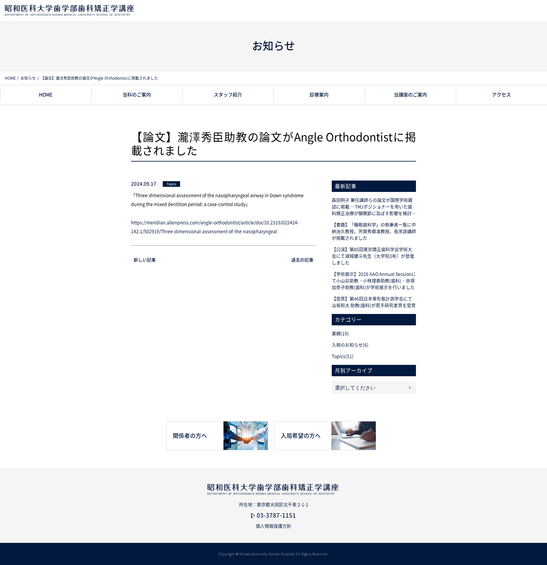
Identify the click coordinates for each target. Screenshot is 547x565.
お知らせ (28, 78)
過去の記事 (302, 260)
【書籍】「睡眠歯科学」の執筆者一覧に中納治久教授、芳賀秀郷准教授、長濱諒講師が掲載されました (374, 231)
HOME (10, 78)
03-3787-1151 (276, 515)
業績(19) (340, 333)
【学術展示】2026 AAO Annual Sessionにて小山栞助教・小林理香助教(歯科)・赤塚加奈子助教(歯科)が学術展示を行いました (374, 281)
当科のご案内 (137, 94)
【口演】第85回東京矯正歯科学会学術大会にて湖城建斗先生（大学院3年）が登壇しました (373, 256)
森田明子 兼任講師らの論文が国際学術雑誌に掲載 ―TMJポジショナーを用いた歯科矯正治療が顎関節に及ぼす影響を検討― (374, 207)
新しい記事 (145, 260)
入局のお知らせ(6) (350, 345)
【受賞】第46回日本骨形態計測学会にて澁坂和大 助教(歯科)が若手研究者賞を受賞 (374, 302)
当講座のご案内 (410, 94)
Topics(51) (343, 356)
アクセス (501, 94)
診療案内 (319, 94)
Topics (171, 184)
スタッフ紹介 (228, 94)
